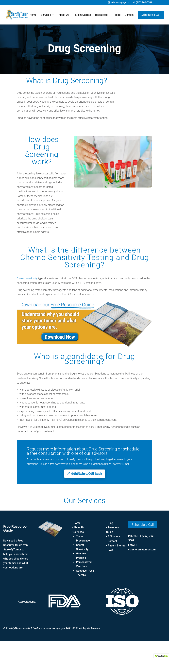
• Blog (109, 523)
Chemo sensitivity (27, 278)
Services (46, 15)
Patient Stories (82, 15)
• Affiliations (113, 536)
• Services (78, 532)
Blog (117, 15)
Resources (101, 15)
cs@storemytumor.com (142, 549)
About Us (64, 15)
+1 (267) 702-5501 (142, 2)
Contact (129, 15)
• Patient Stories (115, 545)
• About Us (78, 527)
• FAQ (109, 550)
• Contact (111, 541)
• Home (76, 523)
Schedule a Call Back (86, 474)
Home (33, 15)
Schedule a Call (150, 15)
